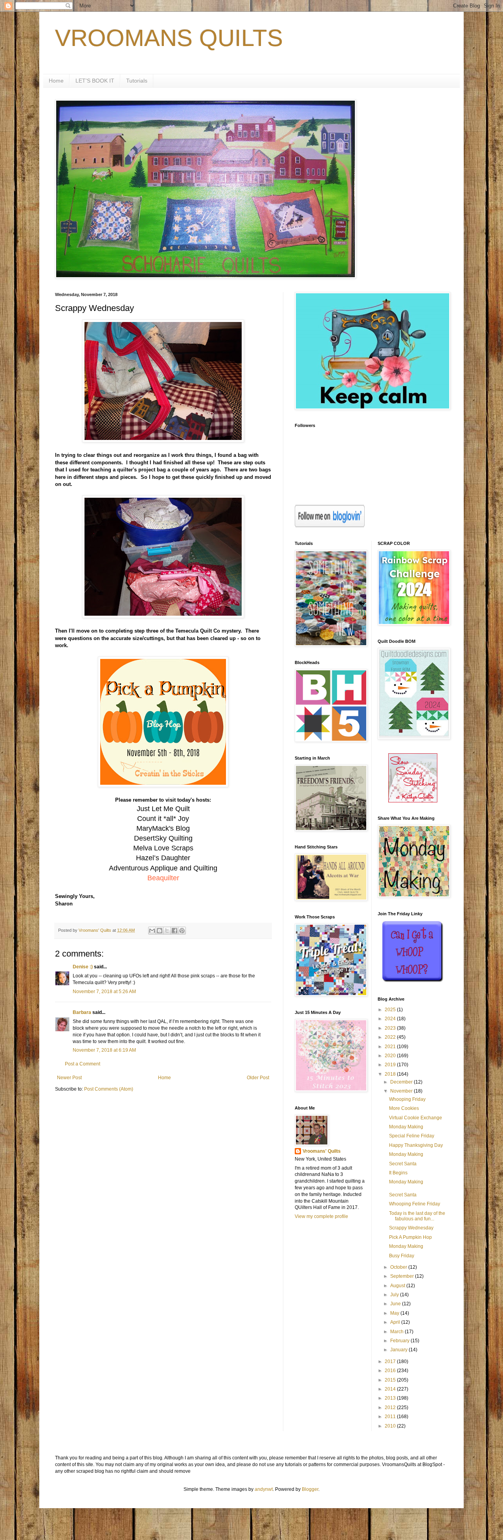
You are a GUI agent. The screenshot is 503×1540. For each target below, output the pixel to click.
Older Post (258, 1077)
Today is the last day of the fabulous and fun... (417, 1216)
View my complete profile (321, 1216)
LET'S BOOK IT (94, 80)
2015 (391, 1380)
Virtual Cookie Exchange (415, 1118)
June (396, 1303)
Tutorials (136, 80)
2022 (391, 1037)
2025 (391, 1009)
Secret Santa (403, 1163)
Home (56, 80)
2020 (391, 1055)
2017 (391, 1361)
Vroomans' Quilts (322, 1151)
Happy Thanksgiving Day (416, 1145)
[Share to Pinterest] (182, 931)
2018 (391, 1074)
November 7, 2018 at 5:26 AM (104, 991)
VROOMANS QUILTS (169, 38)
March (397, 1331)
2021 (391, 1046)
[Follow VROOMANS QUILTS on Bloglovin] (330, 525)
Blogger (310, 1489)
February (400, 1340)
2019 (391, 1064)
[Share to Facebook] (174, 931)
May (395, 1313)
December (402, 1082)
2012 (391, 1407)
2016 (391, 1370)
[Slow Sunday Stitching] (412, 801)
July (395, 1294)
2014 (391, 1389)
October (399, 1267)
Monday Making (406, 1127)
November (402, 1091)
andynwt (264, 1489)
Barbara (82, 1012)
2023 (391, 1028)
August (398, 1285)
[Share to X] (167, 931)
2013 (391, 1398)
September (402, 1276)
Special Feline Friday (411, 1136)
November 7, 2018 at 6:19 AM (104, 1050)
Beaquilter (163, 878)
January (399, 1349)
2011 (391, 1416)
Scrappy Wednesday (411, 1228)
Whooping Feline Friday (414, 1204)
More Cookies (404, 1108)
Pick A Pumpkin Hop (410, 1237)
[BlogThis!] (159, 931)
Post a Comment (82, 1064)
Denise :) (83, 967)
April (395, 1322)
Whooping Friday (407, 1099)
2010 (391, 1426)
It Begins (398, 1173)
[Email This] (152, 931)
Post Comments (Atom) (108, 1089)
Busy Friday (401, 1255)
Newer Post (69, 1077)
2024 (391, 1018)
